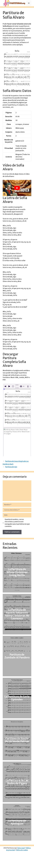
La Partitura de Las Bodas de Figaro (17, 782)
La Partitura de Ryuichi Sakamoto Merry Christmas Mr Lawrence (17, 614)
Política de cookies (22, 850)
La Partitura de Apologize (17, 822)
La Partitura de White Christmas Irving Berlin (17, 572)
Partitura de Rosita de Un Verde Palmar (17, 740)
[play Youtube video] (17, 188)
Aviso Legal (21, 848)
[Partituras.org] (14, 3)
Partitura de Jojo (11, 467)
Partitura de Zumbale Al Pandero (17, 656)
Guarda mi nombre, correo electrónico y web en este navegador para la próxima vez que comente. (17, 522)
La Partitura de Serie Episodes (17, 698)
